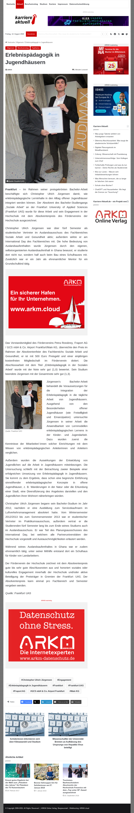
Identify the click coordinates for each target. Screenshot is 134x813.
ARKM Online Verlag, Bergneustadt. (54, 808)
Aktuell (20, 4)
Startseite (10, 4)
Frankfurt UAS (76, 685)
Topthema (35, 48)
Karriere (52, 4)
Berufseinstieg (31, 4)
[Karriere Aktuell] (24, 19)
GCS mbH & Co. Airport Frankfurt (48, 691)
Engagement (64, 680)
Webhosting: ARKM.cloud (79, 808)
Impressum (63, 4)
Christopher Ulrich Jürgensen (37, 680)
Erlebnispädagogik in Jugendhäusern (28, 685)
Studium (43, 4)
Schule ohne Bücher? (104, 185)
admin (9, 70)
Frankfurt (58, 685)
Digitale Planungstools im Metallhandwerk (54, 34)
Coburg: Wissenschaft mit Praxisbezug (111, 154)
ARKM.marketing (88, 12)
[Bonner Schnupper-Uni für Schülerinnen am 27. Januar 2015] (46, 772)
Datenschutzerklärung (79, 4)
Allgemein (20, 42)
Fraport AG (19, 691)
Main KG (75, 691)
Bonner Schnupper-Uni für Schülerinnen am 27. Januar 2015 (46, 785)
